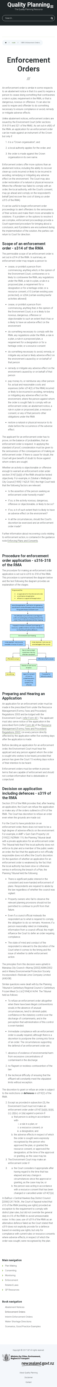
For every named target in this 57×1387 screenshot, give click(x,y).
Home (6, 43)
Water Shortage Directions (18, 1321)
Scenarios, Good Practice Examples (23, 1326)
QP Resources (12, 1289)
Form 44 (30, 725)
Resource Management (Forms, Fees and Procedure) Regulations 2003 (26, 729)
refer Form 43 (30, 718)
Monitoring (10, 1275)
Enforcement (11, 1280)
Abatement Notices (14, 1307)
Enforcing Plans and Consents (22, 540)
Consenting (10, 1270)
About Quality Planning (29, 1373)
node (13, 43)
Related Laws (11, 1285)
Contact (29, 1382)
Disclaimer (29, 1377)
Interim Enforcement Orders (19, 1316)
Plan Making (11, 1265)
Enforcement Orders (15, 1312)
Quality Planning (28, 4)
